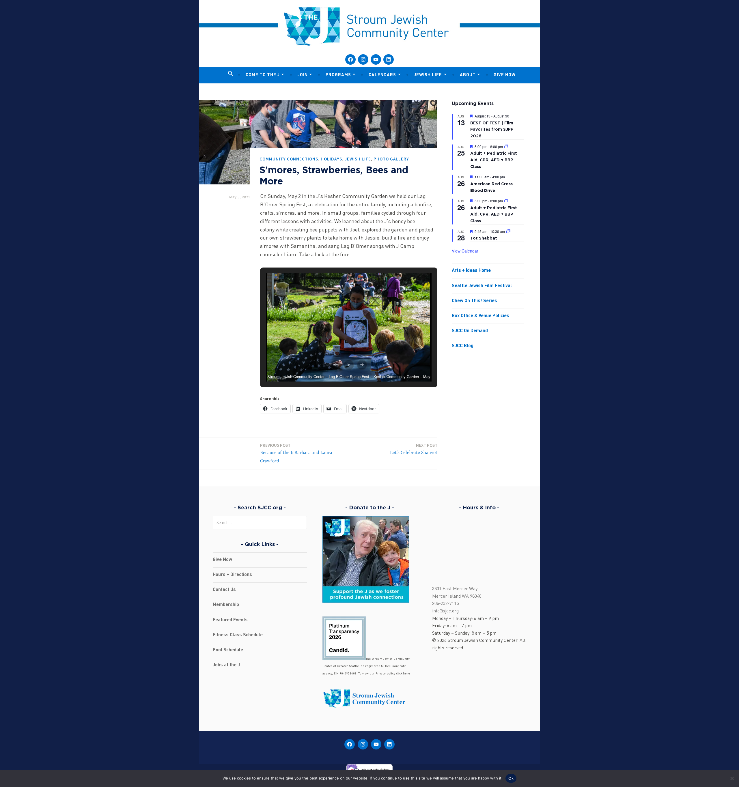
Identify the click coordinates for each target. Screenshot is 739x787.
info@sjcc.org (445, 611)
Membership (226, 605)
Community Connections (289, 159)
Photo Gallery (391, 159)
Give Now (505, 75)
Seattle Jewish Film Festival (482, 286)
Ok (511, 778)
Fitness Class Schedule (238, 635)
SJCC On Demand (470, 331)
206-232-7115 (445, 603)
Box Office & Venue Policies (480, 316)
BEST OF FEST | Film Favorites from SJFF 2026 (491, 129)
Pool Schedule (228, 650)
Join (303, 75)
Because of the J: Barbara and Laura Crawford (296, 453)
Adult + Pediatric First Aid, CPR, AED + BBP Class (493, 159)
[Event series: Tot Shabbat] (508, 231)
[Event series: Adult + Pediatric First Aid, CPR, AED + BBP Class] (506, 146)
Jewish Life (428, 75)
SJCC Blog (462, 346)
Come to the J (263, 75)
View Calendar (465, 251)
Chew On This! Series (474, 301)
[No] (732, 778)
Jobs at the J (226, 665)
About (468, 75)
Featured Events (230, 620)
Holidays (331, 159)
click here (403, 673)
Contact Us (224, 590)
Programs (338, 75)
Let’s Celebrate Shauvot (413, 448)
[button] (231, 74)
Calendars (382, 75)
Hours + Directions (232, 575)
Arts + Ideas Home (471, 270)
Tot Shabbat (483, 238)
